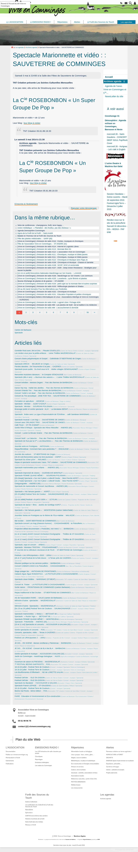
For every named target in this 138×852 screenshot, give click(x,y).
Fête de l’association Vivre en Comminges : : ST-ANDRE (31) (42, 244)
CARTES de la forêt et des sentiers (36, 816)
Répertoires (77, 747)
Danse (91, 388)
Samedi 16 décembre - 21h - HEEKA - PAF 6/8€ (117, 229)
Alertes (110, 747)
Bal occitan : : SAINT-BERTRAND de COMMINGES (35, 521)
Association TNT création (64, 579)
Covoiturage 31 (112, 116)
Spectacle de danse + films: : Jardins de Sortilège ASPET (38, 505)
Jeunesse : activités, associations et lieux (84, 773)
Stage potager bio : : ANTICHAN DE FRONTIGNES (35, 571)
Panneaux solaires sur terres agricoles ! (119, 751)
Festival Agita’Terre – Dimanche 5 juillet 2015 (116, 206)
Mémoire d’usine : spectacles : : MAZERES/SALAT (35, 601)
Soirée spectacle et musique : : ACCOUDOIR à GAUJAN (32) (39, 654)
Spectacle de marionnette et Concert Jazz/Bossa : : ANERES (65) (41, 486)
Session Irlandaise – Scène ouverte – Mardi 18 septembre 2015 (117, 197)
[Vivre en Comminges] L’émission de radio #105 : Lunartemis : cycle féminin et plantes (52, 278)
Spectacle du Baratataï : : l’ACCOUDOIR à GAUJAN (36, 683)
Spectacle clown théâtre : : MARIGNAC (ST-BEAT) (35, 579)
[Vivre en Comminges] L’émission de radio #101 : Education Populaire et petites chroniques (54, 294)
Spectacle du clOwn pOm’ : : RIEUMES (30, 460)
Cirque (81, 624)
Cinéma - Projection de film (80, 499)
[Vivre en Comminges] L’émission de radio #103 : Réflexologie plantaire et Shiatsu (50, 286)
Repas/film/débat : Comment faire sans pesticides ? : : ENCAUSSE (42, 449)
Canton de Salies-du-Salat (85, 353)
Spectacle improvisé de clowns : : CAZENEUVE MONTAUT (39, 473)
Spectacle (19, 333)
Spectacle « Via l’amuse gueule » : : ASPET (32, 492)
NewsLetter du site (114, 96)
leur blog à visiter (32, 123)
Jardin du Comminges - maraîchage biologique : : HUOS (37, 656)
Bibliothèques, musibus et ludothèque (83, 760)
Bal (65, 374)
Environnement (82, 598)
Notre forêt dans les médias (34, 822)
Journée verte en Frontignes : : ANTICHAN (32, 446)
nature (25, 590)
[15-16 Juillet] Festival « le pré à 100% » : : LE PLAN (36, 499)
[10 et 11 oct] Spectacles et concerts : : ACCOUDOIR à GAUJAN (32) (43, 624)
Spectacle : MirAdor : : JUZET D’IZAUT (30, 404)
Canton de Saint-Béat (80, 579)
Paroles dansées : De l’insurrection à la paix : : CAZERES (38, 367)
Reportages (39, 759)
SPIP (98, 839)
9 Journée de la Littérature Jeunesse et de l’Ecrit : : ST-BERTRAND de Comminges (48, 550)
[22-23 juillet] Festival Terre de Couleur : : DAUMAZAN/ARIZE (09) (41, 494)
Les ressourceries (77, 788)
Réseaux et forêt (30, 825)
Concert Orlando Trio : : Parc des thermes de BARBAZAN (38, 390)
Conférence (18, 356)
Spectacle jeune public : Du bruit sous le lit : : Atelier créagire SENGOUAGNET (46, 369)
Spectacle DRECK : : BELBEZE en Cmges (32, 364)
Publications (9, 763)
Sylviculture (29, 812)
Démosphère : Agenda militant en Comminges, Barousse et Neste (115, 125)
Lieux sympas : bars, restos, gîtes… (82, 754)
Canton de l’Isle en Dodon (69, 350)
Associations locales (77, 776)
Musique (82, 420)
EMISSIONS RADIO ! (47, 747)
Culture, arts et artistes (78, 769)
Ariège (71, 494)
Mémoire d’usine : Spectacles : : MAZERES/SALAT (35, 606)
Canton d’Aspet (84, 369)
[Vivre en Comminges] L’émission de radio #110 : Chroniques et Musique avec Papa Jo (52, 260)
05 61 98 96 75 (24, 721)
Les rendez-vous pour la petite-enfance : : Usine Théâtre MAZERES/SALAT (45, 353)
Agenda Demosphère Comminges (31, 231)
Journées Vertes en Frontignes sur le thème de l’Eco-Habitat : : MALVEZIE (45, 515)
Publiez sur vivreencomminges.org (17, 754)
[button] (121, 3)
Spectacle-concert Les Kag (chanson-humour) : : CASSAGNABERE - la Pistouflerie (48, 523)
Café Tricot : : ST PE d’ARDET (27, 425)
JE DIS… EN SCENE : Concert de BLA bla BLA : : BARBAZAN (40, 648)
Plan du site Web (28, 739)
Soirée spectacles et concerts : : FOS (30, 630)
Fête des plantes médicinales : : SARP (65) (34, 239)
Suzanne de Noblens (70, 839)
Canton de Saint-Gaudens (60, 685)
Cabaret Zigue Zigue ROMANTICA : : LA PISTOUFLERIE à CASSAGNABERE (46, 574)
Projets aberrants (111, 773)
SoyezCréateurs (87, 839)
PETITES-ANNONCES (78, 782)
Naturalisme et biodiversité (80, 571)
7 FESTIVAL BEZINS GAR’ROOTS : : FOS (32, 664)
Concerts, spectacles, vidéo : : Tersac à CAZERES (35, 632)
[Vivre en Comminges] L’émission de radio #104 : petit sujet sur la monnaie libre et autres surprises (57, 284)
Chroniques (38, 756)
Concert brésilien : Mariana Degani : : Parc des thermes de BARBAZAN (43, 383)
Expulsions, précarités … (114, 763)
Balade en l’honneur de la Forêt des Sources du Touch (39, 236)
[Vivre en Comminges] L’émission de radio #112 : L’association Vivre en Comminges (51, 252)
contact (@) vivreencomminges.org (34, 726)
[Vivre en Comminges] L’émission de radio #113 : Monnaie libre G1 (44, 249)
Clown (95, 428)
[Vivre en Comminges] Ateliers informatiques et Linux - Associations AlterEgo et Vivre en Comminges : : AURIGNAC (58, 298)
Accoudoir (75, 624)
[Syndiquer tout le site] (115, 240)
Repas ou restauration (90, 409)
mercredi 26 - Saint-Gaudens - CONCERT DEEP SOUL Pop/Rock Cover (117, 138)
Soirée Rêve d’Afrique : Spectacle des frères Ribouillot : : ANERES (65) (43, 428)
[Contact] (126, 3)
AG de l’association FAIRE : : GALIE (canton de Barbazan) (38, 598)
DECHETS (109, 757)
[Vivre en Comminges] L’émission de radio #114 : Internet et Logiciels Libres (48, 247)
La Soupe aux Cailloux (65, 614)
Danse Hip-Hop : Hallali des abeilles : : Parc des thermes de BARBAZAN (44, 388)
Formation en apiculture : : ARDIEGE (29, 401)
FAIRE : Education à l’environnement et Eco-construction (37, 696)
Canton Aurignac (69, 473)
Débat (89, 494)
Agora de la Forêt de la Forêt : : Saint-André (35, 233)
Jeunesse (39, 699)
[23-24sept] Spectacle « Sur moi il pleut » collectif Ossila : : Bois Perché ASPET (47, 478)
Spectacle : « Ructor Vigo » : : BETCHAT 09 (32, 616)
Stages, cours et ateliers (79, 757)
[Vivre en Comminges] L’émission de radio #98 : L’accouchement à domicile (47, 308)
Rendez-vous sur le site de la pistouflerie (116, 221)
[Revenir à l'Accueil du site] (13, 47)
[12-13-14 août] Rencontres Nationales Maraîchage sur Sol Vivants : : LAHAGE (49, 273)
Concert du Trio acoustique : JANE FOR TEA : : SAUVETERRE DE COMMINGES (48, 396)
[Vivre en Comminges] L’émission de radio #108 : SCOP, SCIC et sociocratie (48, 265)
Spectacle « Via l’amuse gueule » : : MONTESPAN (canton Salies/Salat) (44, 510)
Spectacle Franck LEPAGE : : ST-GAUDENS (33, 686)
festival (95, 494)
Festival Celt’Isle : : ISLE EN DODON (30, 678)
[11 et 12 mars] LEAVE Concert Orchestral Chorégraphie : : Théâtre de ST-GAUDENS (49, 534)
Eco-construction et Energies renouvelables (85, 763)
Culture (68, 460)
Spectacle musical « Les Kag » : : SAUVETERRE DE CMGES (40, 420)
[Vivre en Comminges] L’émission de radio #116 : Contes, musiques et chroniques (50, 241)
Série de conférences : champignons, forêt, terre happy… (40, 225)
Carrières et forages (112, 766)
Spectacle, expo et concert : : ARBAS (30, 545)
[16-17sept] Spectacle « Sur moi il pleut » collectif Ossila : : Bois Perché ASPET (47, 481)
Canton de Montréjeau (74, 475)
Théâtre (37, 430)
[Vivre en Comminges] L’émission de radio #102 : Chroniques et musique (46, 292)
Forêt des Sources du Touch (37, 796)
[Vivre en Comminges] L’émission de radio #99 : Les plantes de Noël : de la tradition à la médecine (57, 305)
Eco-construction (81, 696)
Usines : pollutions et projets (115, 769)
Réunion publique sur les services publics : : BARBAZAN (37, 563)
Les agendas (19, 47)
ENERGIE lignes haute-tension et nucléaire (120, 760)
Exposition (73, 545)
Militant (72, 685)
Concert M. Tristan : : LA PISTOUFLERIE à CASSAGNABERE (40, 585)
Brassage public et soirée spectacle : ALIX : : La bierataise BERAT (41, 409)
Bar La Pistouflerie (89, 523)
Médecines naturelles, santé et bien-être (84, 779)
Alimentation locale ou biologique (81, 751)
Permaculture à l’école (13, 757)
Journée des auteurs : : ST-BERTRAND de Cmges (35, 454)
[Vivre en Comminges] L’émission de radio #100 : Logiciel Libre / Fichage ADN (48, 302)
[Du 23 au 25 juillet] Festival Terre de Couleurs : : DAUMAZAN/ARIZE (43, 608)
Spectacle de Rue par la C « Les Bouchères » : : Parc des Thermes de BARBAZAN (49, 441)
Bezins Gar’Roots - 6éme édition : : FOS (31, 691)
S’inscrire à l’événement (26, 204)
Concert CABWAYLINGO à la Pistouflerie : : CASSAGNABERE (40, 566)
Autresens (60, 600)
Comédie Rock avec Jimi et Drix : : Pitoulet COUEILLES (37, 351)
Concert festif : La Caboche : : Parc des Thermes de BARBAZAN (41, 438)
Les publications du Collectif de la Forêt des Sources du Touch (39, 805)
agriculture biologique (68, 656)
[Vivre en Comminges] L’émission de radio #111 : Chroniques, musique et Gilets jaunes (52, 254)
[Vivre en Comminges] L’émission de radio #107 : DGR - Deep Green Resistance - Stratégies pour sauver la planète (56, 269)
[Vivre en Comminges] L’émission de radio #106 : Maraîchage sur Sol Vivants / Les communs (55, 276)
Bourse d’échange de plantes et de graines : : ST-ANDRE (40, 281)
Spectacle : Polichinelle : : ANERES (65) (31, 622)
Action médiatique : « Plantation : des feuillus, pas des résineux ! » (44, 228)
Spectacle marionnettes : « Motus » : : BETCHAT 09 (36, 614)
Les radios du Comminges (43, 765)
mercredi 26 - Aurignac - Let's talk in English (117, 148)
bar (67, 566)
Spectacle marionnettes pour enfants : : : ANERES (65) (37, 468)
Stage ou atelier (65, 401)
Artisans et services (77, 766)
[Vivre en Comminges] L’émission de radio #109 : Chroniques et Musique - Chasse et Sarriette (55, 262)
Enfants (25, 356)
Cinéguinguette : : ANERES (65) (28, 484)
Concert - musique (84, 350)
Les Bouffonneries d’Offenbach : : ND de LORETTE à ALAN (39, 672)
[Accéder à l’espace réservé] (135, 3)
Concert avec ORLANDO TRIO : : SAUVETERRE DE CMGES (40, 422)
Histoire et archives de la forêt (34, 819)
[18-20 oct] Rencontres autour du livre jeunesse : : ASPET (38, 457)
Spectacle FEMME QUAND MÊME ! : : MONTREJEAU (37, 619)
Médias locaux (75, 785)
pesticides (21, 452)
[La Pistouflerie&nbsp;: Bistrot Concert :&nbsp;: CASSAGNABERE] (115, 214)
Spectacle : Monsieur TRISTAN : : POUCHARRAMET (36, 547)
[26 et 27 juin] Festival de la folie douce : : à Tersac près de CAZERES (43, 558)
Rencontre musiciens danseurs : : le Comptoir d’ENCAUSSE (39, 375)
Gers (72, 683)
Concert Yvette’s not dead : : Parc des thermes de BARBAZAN (40, 393)
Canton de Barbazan (23, 330)
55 (88, 312)
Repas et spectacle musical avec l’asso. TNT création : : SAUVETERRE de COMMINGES (51, 462)
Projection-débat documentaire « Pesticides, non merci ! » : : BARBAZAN (44, 529)
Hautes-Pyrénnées (21, 430)
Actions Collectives (31, 802)
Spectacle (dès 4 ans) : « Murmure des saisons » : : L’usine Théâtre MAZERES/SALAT (50, 377)
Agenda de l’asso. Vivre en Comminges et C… (114, 89)
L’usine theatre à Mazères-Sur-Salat (113, 164)
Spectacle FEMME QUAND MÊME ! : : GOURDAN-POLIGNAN (40, 476)
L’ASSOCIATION (15, 747)
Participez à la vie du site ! (124, 849)
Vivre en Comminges (41, 531)
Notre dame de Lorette (89, 672)
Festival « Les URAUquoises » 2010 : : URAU (33, 555)
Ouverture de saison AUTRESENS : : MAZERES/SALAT (37, 662)
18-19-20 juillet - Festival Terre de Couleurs (32, 667)
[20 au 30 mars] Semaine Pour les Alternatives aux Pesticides (42, 289)
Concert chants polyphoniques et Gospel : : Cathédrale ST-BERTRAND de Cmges (48, 359)
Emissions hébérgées (42, 762)
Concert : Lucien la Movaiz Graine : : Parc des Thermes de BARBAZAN (43, 433)
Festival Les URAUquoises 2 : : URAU (30, 638)
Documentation (10, 751)
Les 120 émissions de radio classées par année (48, 752)
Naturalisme (29, 809)
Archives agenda (31, 47)
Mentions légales (80, 836)
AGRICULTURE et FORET (114, 754)
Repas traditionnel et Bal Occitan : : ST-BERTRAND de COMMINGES (43, 593)
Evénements (10, 760)
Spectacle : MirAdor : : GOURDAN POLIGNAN (33, 406)
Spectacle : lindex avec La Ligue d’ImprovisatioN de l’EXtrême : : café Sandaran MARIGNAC (52, 414)
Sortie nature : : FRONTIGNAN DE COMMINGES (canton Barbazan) (42, 587)
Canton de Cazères (68, 366)
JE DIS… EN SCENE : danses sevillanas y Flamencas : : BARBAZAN (43, 643)
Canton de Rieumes (75, 409)
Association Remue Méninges (82, 428)
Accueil (109, 77)
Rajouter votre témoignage (84, 208)
